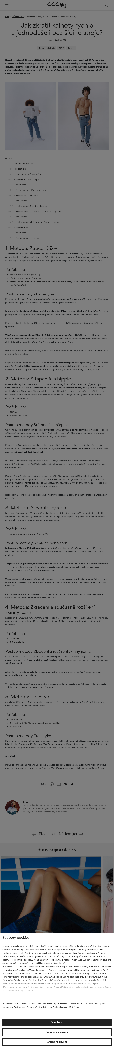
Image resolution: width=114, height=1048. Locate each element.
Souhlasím (57, 1022)
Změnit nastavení (57, 1042)
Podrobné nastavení (57, 1032)
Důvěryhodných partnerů (14, 987)
